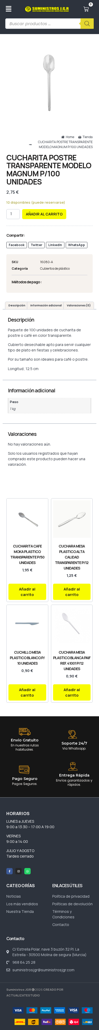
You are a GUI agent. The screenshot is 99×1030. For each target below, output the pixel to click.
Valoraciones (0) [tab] (79, 305)
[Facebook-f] (9, 871)
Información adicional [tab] (46, 305)
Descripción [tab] (16, 305)
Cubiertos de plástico (55, 268)
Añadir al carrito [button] (27, 592)
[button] (16, 245)
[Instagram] (18, 871)
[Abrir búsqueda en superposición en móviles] (49, 23)
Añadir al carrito (44, 214)
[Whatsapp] (27, 871)
